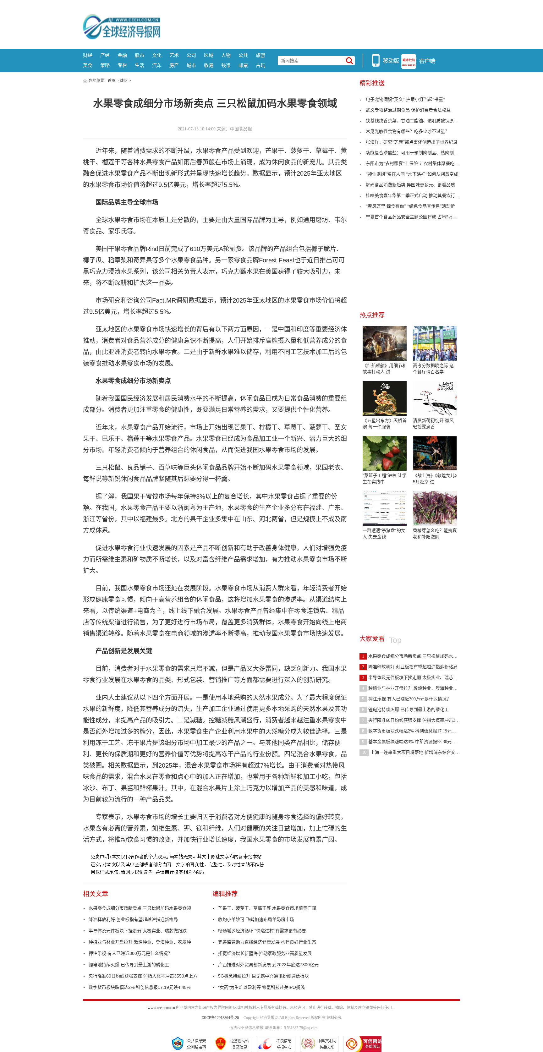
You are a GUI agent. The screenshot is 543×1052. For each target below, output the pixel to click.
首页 (111, 81)
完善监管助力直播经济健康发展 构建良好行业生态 (267, 942)
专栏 (122, 65)
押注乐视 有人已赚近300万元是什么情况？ (130, 953)
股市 (139, 55)
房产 (174, 65)
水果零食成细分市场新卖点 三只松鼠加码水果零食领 (140, 908)
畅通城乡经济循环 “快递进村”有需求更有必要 (262, 930)
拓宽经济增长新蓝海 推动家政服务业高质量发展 (265, 953)
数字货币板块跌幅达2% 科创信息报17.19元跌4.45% (139, 987)
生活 (139, 65)
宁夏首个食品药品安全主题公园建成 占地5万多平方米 (418, 217)
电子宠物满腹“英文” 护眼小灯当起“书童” (405, 99)
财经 (87, 55)
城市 (191, 65)
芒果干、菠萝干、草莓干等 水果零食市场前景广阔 (267, 908)
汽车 (157, 65)
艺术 (174, 55)
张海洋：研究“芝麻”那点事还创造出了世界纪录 (412, 142)
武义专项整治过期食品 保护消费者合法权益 (408, 110)
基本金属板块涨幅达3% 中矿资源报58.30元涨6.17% (415, 741)
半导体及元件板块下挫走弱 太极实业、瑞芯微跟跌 (138, 930)
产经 (105, 55)
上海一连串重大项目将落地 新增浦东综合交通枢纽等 (417, 752)
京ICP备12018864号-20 (220, 1018)
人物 (226, 55)
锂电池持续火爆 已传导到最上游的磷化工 (129, 964)
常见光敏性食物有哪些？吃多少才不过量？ (407, 131)
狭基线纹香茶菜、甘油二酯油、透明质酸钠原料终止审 (418, 120)
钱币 (226, 65)
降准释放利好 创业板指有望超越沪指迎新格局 (133, 919)
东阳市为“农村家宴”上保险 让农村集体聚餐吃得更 (414, 163)
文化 (157, 55)
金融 (122, 55)
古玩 (260, 65)
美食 (87, 65)
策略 (105, 65)
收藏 (208, 65)
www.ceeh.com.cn (161, 1007)
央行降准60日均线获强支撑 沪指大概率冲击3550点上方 (143, 975)
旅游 (260, 55)
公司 (191, 55)
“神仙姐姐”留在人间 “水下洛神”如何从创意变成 (412, 174)
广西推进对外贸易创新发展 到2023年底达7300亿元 (268, 964)
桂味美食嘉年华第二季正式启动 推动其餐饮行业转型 (417, 195)
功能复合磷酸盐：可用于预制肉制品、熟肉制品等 (414, 153)
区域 (208, 55)
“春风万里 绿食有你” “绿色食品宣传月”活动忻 (410, 206)
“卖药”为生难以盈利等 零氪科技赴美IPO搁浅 (261, 987)
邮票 (243, 65)
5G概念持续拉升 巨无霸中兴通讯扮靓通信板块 (263, 975)
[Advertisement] (310, 26)
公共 (243, 55)
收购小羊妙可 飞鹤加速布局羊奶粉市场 (256, 919)
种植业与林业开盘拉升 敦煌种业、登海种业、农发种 (140, 942)
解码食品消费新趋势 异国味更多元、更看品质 (410, 185)
